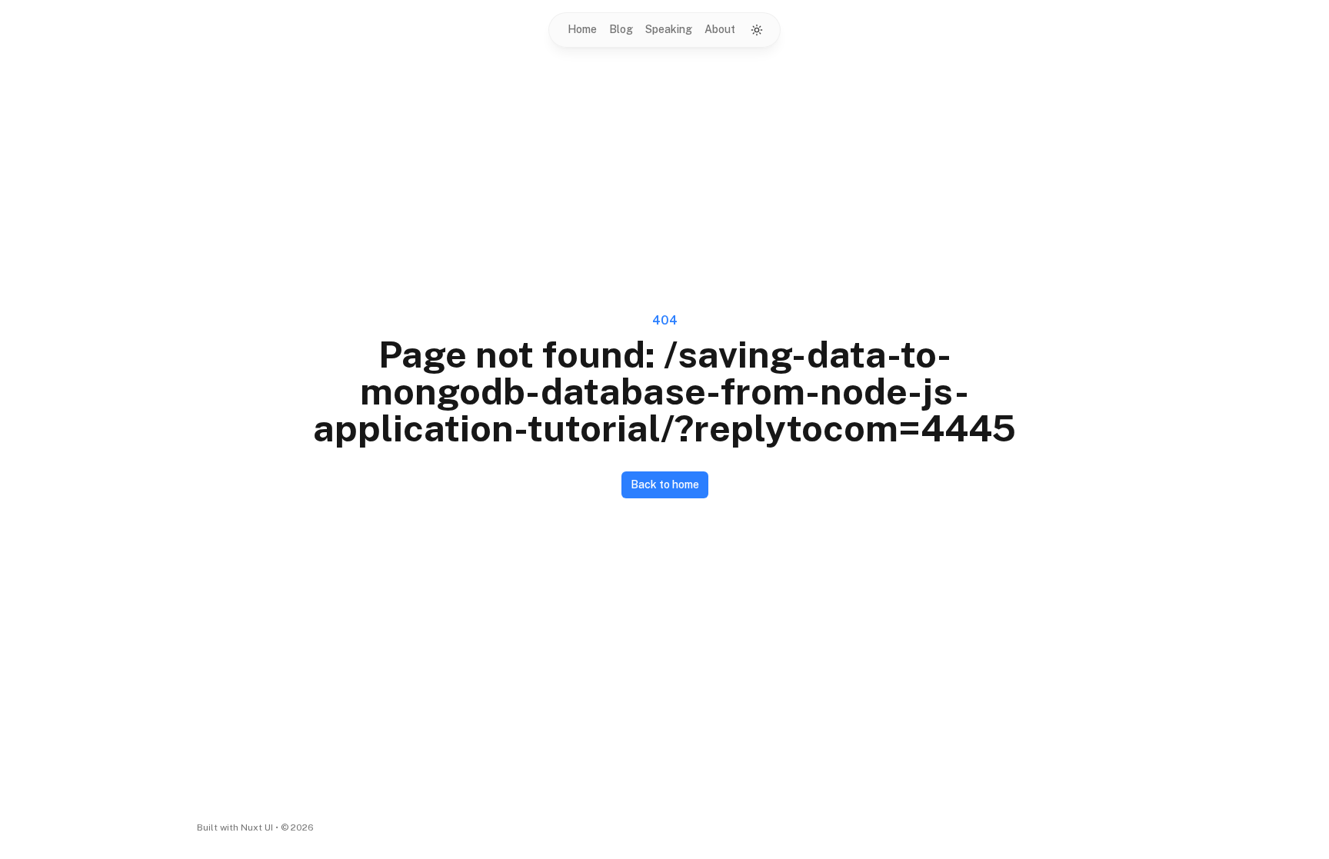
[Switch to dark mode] (757, 30)
